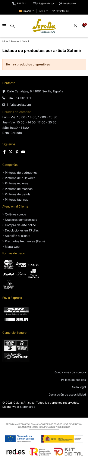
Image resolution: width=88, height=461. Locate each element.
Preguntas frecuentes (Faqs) (25, 241)
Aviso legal (79, 387)
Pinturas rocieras (16, 183)
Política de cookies (73, 379)
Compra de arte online (20, 225)
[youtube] (23, 152)
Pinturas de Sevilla (18, 194)
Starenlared (27, 406)
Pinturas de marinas (18, 189)
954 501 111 (23, 3)
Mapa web (12, 246)
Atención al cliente (17, 235)
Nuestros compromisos (21, 219)
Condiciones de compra (70, 372)
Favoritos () (62, 11)
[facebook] (4, 152)
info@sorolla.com (46, 3)
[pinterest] (17, 152)
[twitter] (11, 152)
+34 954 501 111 (19, 98)
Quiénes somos (15, 214)
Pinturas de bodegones (21, 172)
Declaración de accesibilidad (67, 394)
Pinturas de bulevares (20, 178)
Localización (69, 3)
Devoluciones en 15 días (22, 230)
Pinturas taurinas (16, 199)
